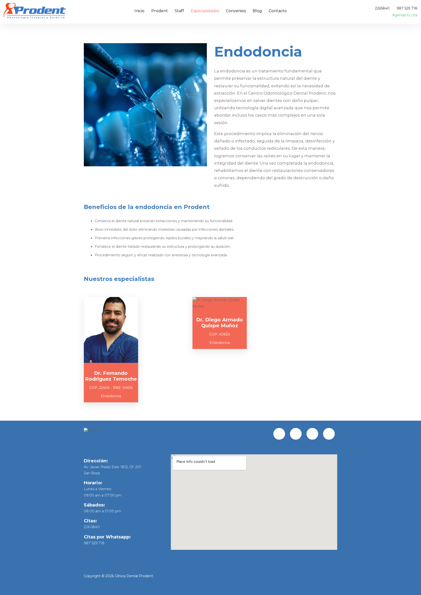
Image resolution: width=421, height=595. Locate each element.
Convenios (236, 11)
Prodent (159, 11)
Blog (257, 11)
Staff (179, 11)
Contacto (278, 11)
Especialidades (205, 11)
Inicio (139, 11)
